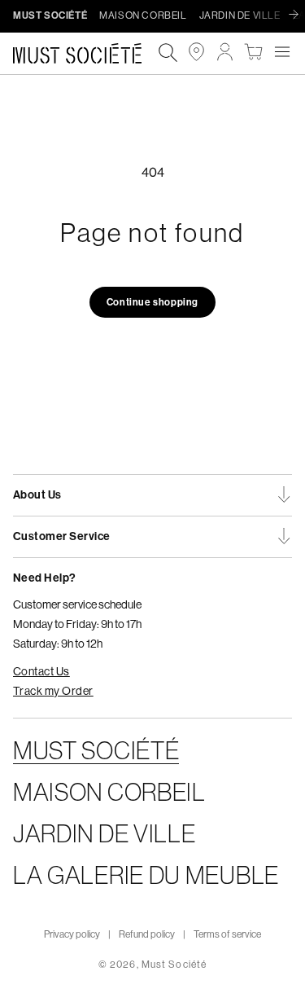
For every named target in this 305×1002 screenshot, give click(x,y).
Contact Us (41, 671)
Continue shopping (152, 302)
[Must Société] (85, 53)
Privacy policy (72, 934)
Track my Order (53, 691)
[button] (282, 51)
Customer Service (62, 536)
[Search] (168, 53)
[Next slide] (297, 15)
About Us (37, 495)
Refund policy (147, 934)
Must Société (174, 964)
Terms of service (227, 934)
